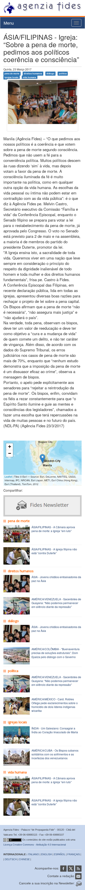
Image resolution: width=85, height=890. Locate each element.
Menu (9, 23)
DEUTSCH (11, 859)
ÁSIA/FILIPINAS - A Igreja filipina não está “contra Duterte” (54, 551)
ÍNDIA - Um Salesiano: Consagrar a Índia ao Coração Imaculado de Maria (55, 730)
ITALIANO (33, 854)
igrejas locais (11, 77)
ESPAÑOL (59, 854)
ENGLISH (46, 854)
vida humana (29, 77)
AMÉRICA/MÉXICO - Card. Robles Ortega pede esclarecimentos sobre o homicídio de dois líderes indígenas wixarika (55, 704)
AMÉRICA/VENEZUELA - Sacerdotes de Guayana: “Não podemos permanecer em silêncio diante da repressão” (56, 603)
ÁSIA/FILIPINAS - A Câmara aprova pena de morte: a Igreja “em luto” (53, 529)
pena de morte (12, 73)
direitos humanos (33, 73)
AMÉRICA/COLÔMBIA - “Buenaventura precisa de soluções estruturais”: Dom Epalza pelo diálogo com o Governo (56, 653)
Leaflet (8, 476)
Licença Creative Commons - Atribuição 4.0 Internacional (34, 844)
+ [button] (9, 446)
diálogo (50, 73)
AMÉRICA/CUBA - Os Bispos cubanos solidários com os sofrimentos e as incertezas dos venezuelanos (55, 754)
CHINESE (24, 859)
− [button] (9, 453)
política (63, 73)
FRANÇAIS (73, 854)
